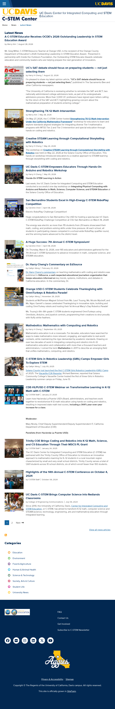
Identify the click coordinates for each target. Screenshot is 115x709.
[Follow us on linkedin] (33, 640)
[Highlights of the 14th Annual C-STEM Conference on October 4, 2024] (14, 479)
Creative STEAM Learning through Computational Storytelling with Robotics (65, 140)
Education (17, 552)
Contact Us (63, 618)
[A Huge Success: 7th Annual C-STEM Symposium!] (14, 249)
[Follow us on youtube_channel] (50, 640)
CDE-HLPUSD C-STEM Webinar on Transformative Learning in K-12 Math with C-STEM (68, 389)
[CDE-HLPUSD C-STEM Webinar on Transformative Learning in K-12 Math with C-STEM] (14, 394)
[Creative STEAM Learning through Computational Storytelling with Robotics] (14, 145)
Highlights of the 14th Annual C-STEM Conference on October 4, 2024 (67, 474)
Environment (19, 558)
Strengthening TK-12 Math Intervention (50, 111)
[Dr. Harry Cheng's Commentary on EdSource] (14, 271)
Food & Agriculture (22, 564)
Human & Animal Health (24, 569)
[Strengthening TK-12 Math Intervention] (14, 118)
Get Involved (64, 624)
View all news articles (99, 529)
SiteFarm (71, 691)
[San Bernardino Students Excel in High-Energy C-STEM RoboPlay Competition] (14, 207)
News (13, 25)
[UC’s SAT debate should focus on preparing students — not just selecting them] (14, 75)
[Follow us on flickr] (16, 640)
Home (5, 25)
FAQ (60, 612)
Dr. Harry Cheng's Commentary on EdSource (54, 264)
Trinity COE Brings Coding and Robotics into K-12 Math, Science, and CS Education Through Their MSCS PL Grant (66, 442)
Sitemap (70, 679)
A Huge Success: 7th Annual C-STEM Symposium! (57, 242)
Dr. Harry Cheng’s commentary (41, 272)
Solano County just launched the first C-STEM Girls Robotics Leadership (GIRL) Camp (67, 370)
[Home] (19, 14)
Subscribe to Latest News (6, 535)
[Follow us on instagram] (25, 640)
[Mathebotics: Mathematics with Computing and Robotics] (14, 332)
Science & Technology (23, 575)
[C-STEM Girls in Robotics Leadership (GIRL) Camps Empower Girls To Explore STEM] (14, 366)
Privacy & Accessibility (52, 679)
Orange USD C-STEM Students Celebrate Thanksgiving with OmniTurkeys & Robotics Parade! (64, 291)
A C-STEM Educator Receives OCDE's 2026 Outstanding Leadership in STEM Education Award (53, 38)
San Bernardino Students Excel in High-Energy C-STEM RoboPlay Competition (67, 202)
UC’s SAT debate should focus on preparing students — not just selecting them (66, 69)
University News (20, 592)
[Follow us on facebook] (8, 640)
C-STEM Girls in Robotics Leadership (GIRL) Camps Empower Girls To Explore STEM (67, 361)
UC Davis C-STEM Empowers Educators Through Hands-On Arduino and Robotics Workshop (64, 168)
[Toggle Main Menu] (4, 3)
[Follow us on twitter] (42, 640)
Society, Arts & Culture (24, 581)
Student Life (19, 586)
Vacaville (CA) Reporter (50, 373)
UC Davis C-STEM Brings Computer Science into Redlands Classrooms (63, 496)
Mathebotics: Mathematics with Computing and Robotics (62, 325)
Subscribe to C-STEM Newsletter (73, 630)
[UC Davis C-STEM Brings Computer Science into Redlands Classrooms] (14, 501)
